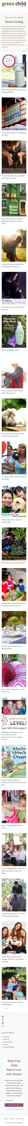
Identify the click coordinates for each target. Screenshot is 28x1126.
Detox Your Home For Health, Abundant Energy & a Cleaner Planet (12, 221)
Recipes (6, 1044)
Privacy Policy (20, 1118)
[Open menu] (14, 10)
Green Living (20, 17)
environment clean (7, 42)
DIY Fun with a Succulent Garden (13, 563)
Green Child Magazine (17, 33)
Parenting (6, 1039)
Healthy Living (12, 17)
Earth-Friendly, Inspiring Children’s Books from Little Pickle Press (14, 782)
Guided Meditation (9, 1047)
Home (6, 17)
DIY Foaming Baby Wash (10, 350)
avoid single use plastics (13, 40)
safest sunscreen (20, 44)
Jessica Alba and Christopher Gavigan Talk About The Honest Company (13, 959)
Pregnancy (7, 1037)
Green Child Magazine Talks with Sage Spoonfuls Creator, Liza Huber (13, 870)
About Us (11, 1118)
